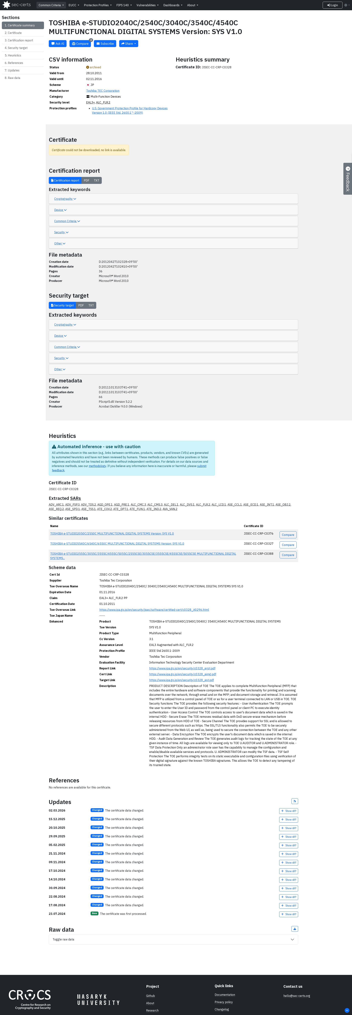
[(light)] (347, 5)
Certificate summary (21, 25)
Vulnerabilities (146, 5)
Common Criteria (50, 5)
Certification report (20, 40)
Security (60, 232)
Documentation (225, 995)
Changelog (222, 1009)
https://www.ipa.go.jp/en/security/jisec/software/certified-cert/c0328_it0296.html (154, 610)
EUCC (73, 5)
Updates (13, 70)
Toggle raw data (63, 939)
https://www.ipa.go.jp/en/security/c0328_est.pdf (181, 680)
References (15, 63)
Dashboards (171, 5)
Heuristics (14, 55)
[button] (295, 801)
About (191, 5)
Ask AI (59, 43)
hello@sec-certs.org (296, 996)
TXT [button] (96, 180)
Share (129, 43)
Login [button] (334, 5)
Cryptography (63, 199)
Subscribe (107, 43)
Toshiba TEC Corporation (102, 90)
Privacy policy (224, 1002)
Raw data (14, 78)
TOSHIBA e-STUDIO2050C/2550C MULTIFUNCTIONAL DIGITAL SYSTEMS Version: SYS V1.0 (112, 533)
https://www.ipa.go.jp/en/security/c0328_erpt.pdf (182, 668)
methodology (97, 466)
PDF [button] (86, 180)
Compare (83, 42)
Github (150, 996)
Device (59, 210)
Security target (17, 48)
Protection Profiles (96, 5)
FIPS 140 (123, 5)
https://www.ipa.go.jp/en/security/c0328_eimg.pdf (182, 674)
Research (152, 1010)
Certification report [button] (66, 180)
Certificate (15, 33)
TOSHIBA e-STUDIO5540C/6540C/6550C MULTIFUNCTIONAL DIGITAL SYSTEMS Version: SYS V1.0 (117, 543)
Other (58, 243)
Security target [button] (63, 305)
